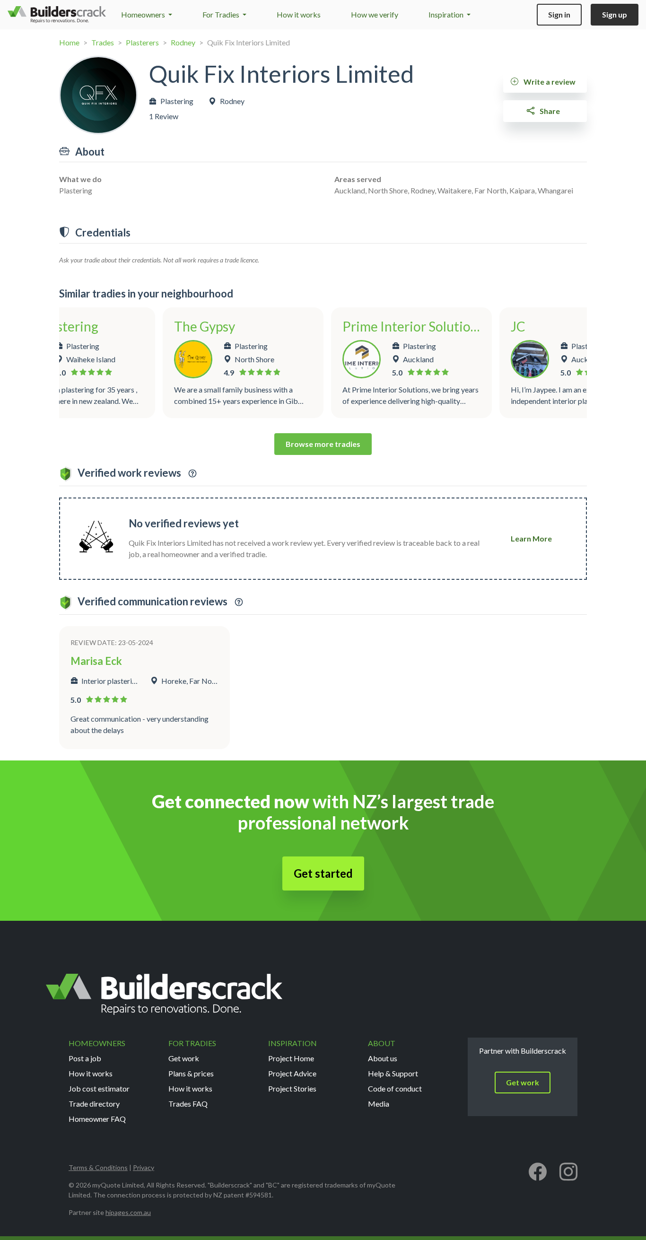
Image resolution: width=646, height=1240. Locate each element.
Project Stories (292, 1088)
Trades (102, 42)
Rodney (183, 42)
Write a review (549, 81)
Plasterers (142, 42)
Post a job (85, 1058)
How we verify (374, 14)
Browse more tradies (323, 443)
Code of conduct (395, 1088)
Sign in (559, 14)
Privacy (143, 1167)
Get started (323, 873)
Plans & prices (191, 1073)
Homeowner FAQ (97, 1118)
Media (378, 1103)
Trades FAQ (188, 1103)
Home (69, 42)
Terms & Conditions (98, 1167)
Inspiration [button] (446, 14)
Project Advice (292, 1073)
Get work (183, 1058)
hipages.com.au (128, 1212)
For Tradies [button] (221, 14)
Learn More (531, 538)
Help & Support (393, 1073)
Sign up (614, 14)
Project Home (291, 1058)
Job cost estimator (99, 1088)
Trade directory (94, 1103)
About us (382, 1058)
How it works (299, 14)
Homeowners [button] (143, 14)
